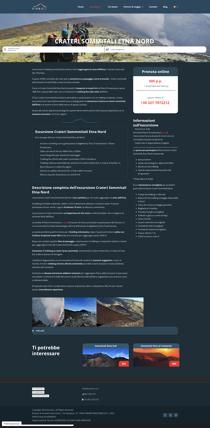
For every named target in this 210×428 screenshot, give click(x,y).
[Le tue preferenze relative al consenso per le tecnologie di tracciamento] (12, 423)
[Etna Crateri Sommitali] (106, 350)
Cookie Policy (39, 392)
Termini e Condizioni (41, 396)
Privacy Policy (39, 389)
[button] (105, 330)
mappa (65, 222)
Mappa (164, 132)
